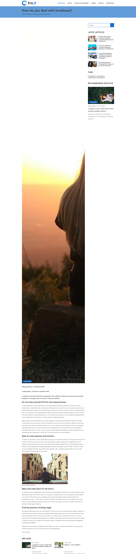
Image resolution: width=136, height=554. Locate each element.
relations (101, 77)
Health (70, 3)
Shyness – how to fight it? (72, 545)
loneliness (92, 77)
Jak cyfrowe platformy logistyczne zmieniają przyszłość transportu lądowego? (105, 56)
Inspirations (110, 3)
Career (93, 3)
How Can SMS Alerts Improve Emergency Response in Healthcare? (106, 47)
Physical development (81, 3)
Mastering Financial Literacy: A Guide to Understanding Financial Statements (106, 39)
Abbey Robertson (27, 386)
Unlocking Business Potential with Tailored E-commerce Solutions (106, 64)
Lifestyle (101, 3)
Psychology (61, 3)
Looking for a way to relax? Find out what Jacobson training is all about (41, 546)
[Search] (112, 25)
